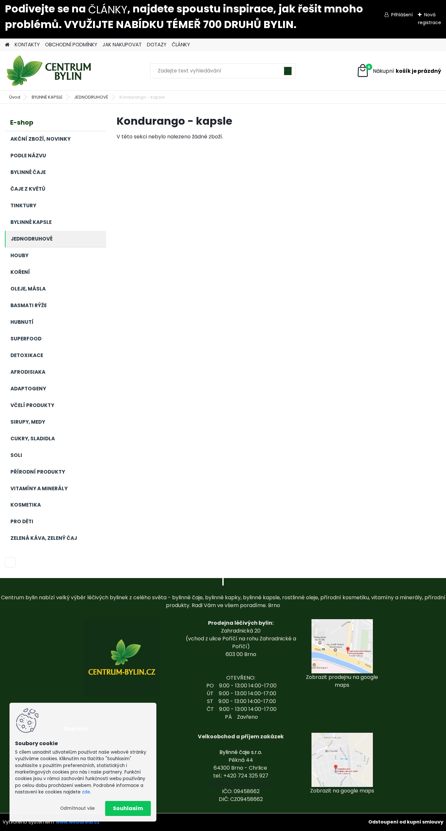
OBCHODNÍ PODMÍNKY (71, 44)
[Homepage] (7, 45)
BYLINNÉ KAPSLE (47, 97)
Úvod (14, 97)
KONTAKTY (27, 44)
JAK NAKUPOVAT (122, 44)
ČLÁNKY (107, 9)
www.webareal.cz (78, 822)
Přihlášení (402, 14)
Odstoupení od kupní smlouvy (405, 822)
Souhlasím (128, 808)
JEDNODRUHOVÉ (91, 97)
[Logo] (50, 71)
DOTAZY (157, 44)
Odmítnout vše (77, 808)
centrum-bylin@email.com (241, 783)
